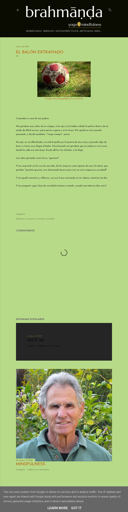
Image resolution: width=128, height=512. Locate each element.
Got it (76, 508)
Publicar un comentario (49, 346)
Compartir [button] (20, 214)
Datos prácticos (67, 30)
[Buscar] (110, 9)
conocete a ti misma (35, 219)
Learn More (58, 508)
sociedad (50, 219)
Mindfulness (30, 464)
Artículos (86, 30)
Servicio (48, 30)
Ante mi (35, 340)
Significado (34, 30)
